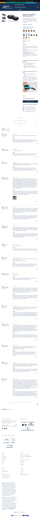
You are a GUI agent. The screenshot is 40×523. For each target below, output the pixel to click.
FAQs (20, 125)
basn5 (3, 482)
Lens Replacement (20, 4)
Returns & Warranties (5, 477)
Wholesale (22, 464)
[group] (7, 129)
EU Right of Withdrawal (25, 474)
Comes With (20, 118)
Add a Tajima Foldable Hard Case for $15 (30, 75)
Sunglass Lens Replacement (25, 454)
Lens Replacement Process (20, 120)
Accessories (23, 461)
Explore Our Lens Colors (25, 459)
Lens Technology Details (20, 123)
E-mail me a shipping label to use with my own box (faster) (30, 64)
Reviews (23, 7)
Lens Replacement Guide (6, 476)
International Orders (5, 471)
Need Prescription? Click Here (28, 98)
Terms (22, 471)
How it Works (4, 458)
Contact (3, 469)
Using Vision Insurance (6, 474)
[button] (15, 198)
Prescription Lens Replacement (26, 456)
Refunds (22, 469)
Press (3, 461)
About (3, 454)
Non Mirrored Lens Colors (27, 28)
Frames (20, 9)
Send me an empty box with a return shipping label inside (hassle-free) (30, 67)
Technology (18, 7)
